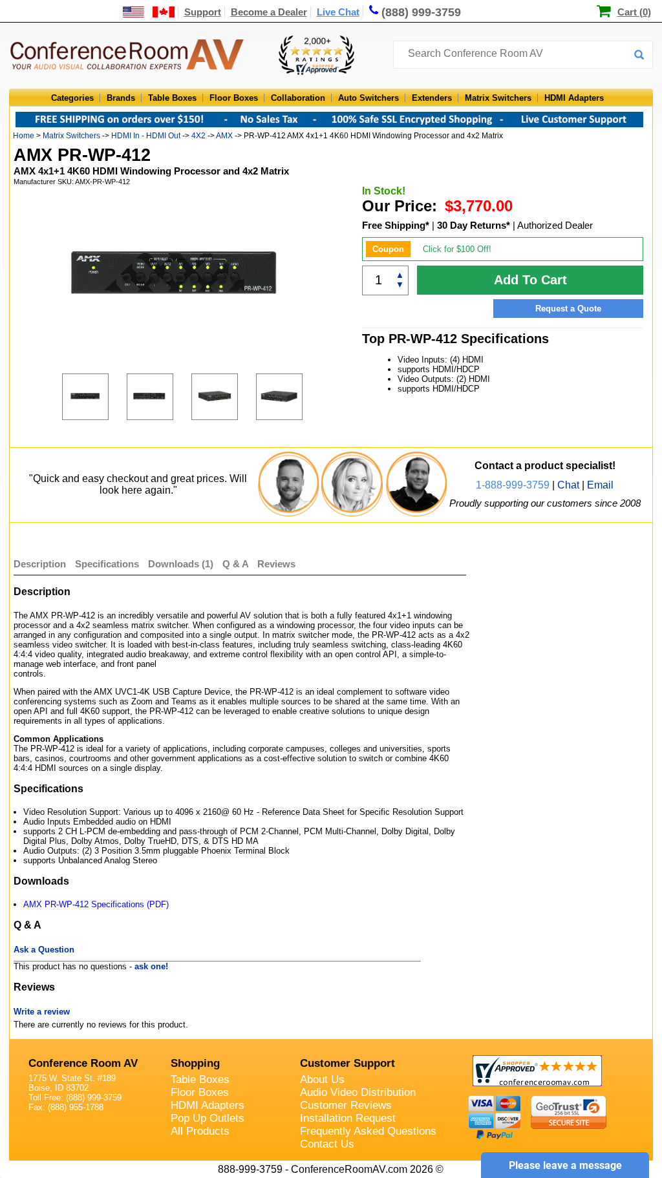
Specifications (107, 563)
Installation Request (348, 1118)
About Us (322, 1079)
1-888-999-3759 (513, 484)
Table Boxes (172, 98)
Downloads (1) (180, 563)
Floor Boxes (233, 98)
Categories (72, 98)
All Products (200, 1131)
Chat (568, 484)
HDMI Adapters (574, 98)
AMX (224, 135)
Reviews (276, 563)
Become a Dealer (269, 11)
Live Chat (338, 11)
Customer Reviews (346, 1105)
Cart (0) (634, 11)
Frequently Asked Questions (368, 1131)
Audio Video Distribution (358, 1092)
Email (600, 484)
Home (23, 135)
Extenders (432, 98)
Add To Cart (530, 280)
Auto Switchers (368, 98)
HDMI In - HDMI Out (145, 135)
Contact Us (327, 1144)
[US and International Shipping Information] (149, 11)
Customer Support (347, 1063)
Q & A (236, 563)
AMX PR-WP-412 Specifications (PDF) (96, 904)
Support (202, 11)
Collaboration (298, 98)
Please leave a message (565, 1165)
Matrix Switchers (498, 98)
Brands (121, 98)
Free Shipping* (395, 225)
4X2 (198, 135)
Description (40, 563)
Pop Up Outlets (207, 1118)
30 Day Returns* (473, 225)
